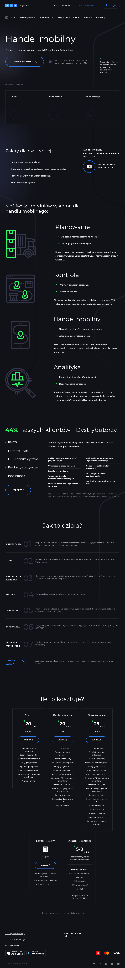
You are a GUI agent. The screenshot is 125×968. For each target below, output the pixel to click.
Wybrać (28, 740)
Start (13, 17)
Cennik (77, 17)
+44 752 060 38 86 (62, 5)
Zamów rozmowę (86, 5)
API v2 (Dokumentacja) (15, 939)
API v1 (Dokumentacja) (15, 934)
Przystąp (18, 490)
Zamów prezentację (24, 61)
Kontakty (101, 17)
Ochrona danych (12, 945)
